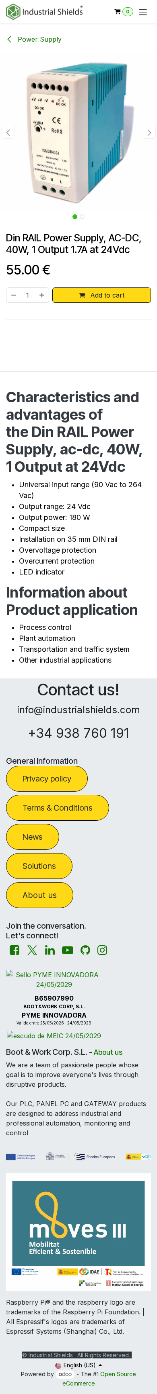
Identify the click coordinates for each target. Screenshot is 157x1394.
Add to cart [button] (106, 295)
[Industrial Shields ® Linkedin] (49, 950)
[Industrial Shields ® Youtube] (67, 950)
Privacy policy (47, 779)
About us (40, 895)
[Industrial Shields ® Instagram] (102, 950)
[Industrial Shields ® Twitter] (32, 950)
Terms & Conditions (58, 808)
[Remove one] (13, 295)
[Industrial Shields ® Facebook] (14, 950)
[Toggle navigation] (143, 11)
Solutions (39, 866)
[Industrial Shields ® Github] (85, 950)
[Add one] (42, 295)
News (33, 837)
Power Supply (39, 39)
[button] (8, 132)
